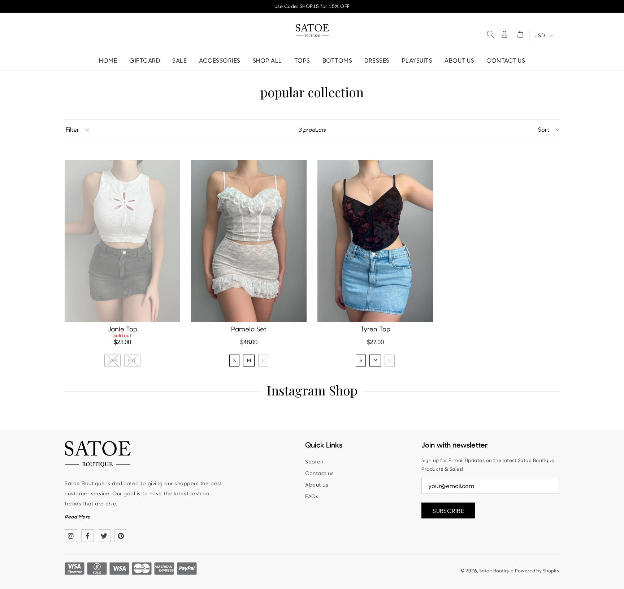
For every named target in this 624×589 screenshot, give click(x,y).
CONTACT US (505, 60)
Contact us (319, 473)
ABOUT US (459, 60)
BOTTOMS (337, 60)
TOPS (302, 60)
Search (314, 461)
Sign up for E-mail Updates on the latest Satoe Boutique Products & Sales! (488, 464)
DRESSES (377, 60)
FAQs (311, 496)
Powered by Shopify (537, 570)
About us (316, 484)
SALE (179, 60)
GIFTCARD (144, 60)
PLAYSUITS (417, 60)
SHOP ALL (267, 60)
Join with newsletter (454, 445)
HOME (108, 60)
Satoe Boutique (496, 570)
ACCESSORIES (219, 60)
